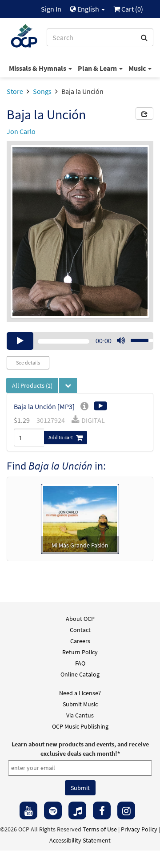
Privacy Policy (139, 829)
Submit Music (80, 704)
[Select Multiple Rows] (68, 385)
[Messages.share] (144, 113)
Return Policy (80, 652)
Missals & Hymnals (38, 68)
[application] (80, 341)
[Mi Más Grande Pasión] (80, 518)
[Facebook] (102, 810)
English (88, 8)
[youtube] (28, 810)
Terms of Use (100, 829)
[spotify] (53, 810)
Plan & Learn (98, 68)
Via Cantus (80, 715)
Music (137, 68)
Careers (80, 641)
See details (28, 362)
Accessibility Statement (80, 840)
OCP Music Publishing (80, 726)
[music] (77, 810)
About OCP (80, 619)
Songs (42, 91)
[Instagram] (126, 810)
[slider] (136, 338)
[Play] (20, 341)
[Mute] (121, 341)
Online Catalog (80, 674)
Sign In (51, 8)
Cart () (131, 8)
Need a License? (80, 693)
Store (15, 91)
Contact (80, 630)
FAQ (80, 663)
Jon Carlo (21, 131)
